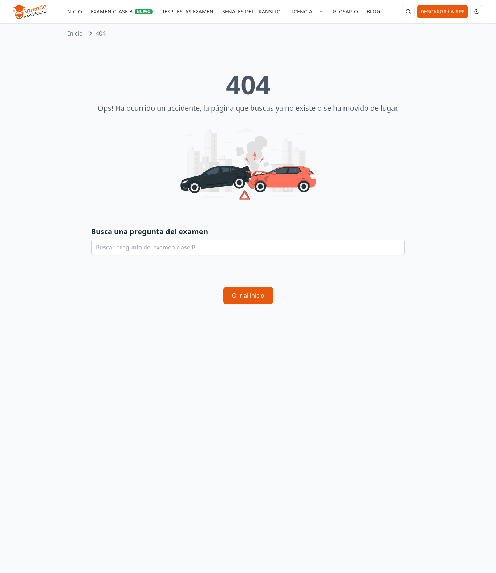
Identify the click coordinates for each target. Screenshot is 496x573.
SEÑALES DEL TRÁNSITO (251, 11)
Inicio (75, 33)
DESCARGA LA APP (442, 11)
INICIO (73, 11)
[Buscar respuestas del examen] (408, 11)
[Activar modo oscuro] (476, 11)
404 (101, 33)
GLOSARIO (345, 11)
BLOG (373, 11)
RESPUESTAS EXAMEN (187, 11)
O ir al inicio (248, 296)
